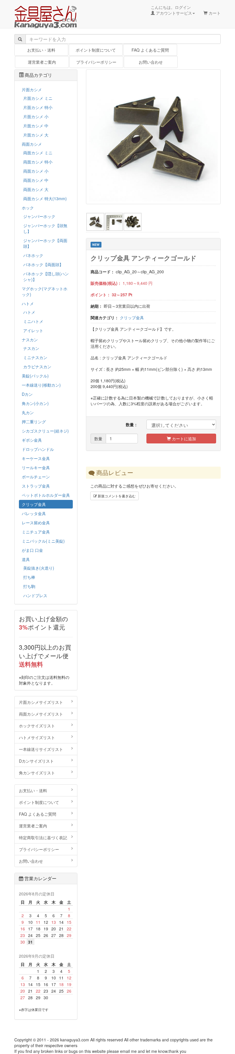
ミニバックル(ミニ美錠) (43, 541)
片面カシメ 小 (35, 116)
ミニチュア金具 (36, 532)
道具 (26, 559)
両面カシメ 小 (35, 171)
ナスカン (30, 339)
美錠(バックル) (35, 376)
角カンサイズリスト (37, 773)
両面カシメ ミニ (37, 152)
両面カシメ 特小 (37, 162)
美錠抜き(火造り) (38, 568)
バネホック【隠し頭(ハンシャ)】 (46, 276)
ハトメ (28, 303)
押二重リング (34, 421)
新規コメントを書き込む (116, 495)
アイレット (33, 330)
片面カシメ (32, 89)
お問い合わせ (151, 62)
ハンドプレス (35, 595)
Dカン (27, 394)
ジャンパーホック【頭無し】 (45, 228)
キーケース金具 (36, 458)
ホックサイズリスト (37, 725)
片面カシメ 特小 (37, 107)
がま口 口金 (32, 550)
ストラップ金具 (36, 486)
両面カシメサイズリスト (41, 714)
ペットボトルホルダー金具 (46, 495)
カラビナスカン (37, 366)
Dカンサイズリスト (36, 761)
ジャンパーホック (39, 216)
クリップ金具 (132, 317)
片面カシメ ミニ (37, 98)
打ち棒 (29, 577)
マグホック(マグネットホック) (44, 291)
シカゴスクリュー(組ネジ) (45, 431)
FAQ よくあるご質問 (150, 50)
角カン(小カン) (35, 403)
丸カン (28, 412)
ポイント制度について (96, 50)
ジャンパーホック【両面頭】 (45, 243)
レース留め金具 (36, 522)
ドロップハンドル (38, 449)
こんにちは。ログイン (171, 10)
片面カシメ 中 (35, 125)
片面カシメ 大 (35, 135)
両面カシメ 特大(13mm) (45, 198)
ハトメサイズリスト (37, 737)
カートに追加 (183, 438)
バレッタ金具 (34, 513)
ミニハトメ (33, 321)
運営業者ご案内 (42, 62)
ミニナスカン (35, 357)
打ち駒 (29, 586)
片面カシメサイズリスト (41, 702)
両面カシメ (32, 144)
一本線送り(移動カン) (41, 385)
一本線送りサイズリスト (41, 749)
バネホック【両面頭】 (43, 264)
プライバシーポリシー (96, 62)
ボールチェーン (36, 477)
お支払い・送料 (41, 50)
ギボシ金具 (32, 440)
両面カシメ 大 (35, 189)
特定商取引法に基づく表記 (43, 837)
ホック (28, 208)
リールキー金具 (36, 467)
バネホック (33, 255)
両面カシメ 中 (35, 180)
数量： (132, 424)
